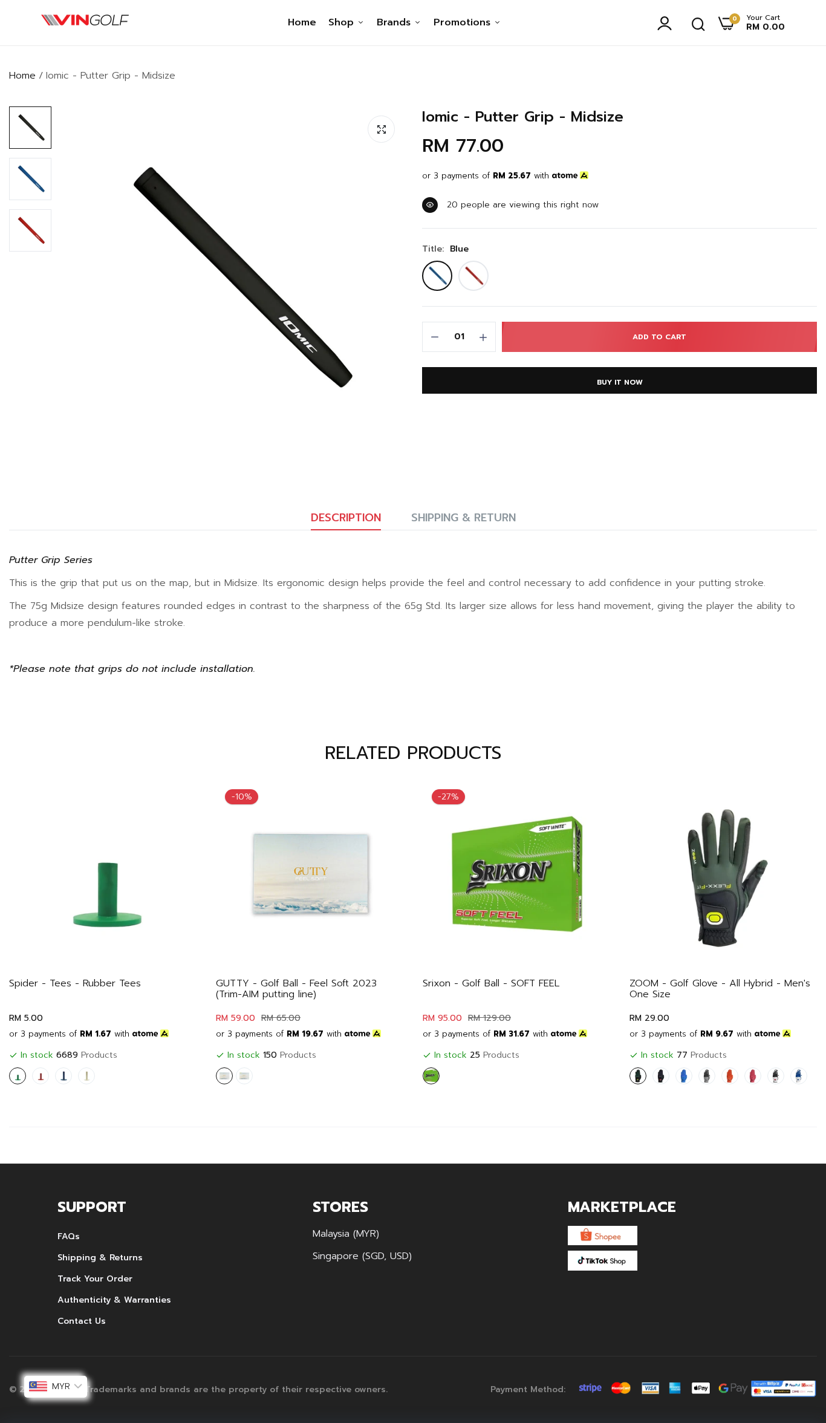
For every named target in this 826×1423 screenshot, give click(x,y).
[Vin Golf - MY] (85, 23)
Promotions (464, 22)
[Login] (667, 23)
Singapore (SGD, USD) (362, 1256)
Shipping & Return (463, 517)
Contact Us (81, 1321)
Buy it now (620, 382)
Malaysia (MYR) (346, 1233)
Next (787, 935)
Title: (445, 249)
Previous (39, 935)
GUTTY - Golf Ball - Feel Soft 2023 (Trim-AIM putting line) (296, 989)
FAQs (68, 1236)
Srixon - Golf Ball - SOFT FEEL (491, 983)
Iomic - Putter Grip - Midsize (522, 117)
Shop (342, 22)
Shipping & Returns (100, 1257)
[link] (176, 801)
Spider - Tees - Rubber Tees (75, 983)
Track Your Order (94, 1278)
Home (302, 22)
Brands (395, 22)
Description (346, 517)
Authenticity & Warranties (114, 1300)
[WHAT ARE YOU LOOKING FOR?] (698, 23)
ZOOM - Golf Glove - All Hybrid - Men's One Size (719, 989)
